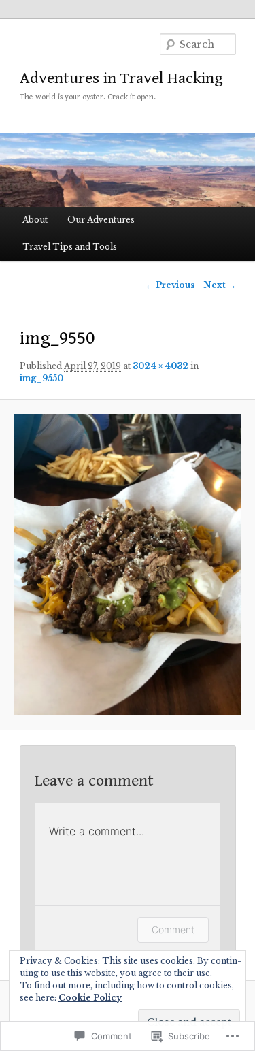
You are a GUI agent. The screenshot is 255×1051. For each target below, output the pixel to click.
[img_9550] (127, 564)
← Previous (170, 285)
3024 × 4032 (160, 366)
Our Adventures (101, 219)
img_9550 (41, 378)
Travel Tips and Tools (69, 247)
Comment (173, 929)
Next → (219, 285)
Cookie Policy (90, 997)
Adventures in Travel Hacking (121, 78)
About (35, 219)
